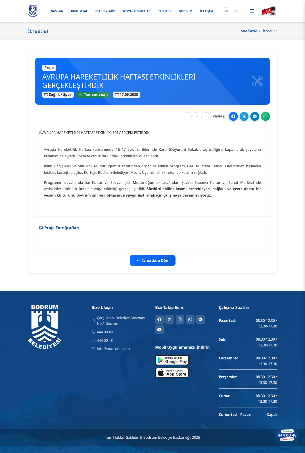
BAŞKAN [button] (57, 11)
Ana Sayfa (249, 30)
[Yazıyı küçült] (188, 116)
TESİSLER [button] (164, 11)
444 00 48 (105, 331)
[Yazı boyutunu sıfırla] (196, 116)
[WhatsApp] (190, 319)
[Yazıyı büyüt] (205, 116)
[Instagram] (180, 319)
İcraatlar (270, 30)
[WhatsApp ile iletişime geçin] (287, 435)
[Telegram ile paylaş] (254, 116)
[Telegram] (200, 319)
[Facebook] (159, 319)
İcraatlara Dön (155, 260)
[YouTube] (159, 329)
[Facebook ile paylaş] (233, 116)
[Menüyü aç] (252, 10)
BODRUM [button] (185, 11)
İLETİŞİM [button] (206, 11)
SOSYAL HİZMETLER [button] (136, 11)
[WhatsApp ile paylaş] (265, 116)
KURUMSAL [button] (79, 11)
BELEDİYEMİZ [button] (105, 11)
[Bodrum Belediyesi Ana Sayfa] (33, 11)
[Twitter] (169, 319)
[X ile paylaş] (244, 116)
